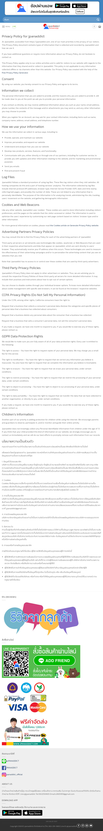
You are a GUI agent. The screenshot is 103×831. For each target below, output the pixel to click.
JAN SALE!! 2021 (51, 821)
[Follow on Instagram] (83, 826)
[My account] (94, 26)
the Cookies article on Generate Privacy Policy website (74, 225)
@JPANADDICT (12, 760)
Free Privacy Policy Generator (15, 72)
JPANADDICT (11, 767)
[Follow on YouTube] (91, 826)
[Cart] (99, 26)
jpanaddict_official (14, 774)
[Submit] (98, 19)
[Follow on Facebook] (79, 826)
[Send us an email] (87, 826)
